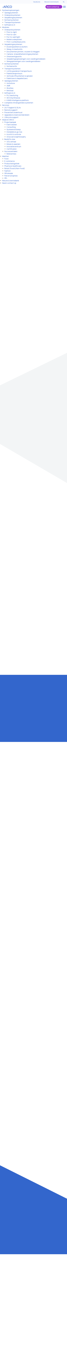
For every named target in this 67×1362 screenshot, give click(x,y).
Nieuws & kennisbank (51, 2)
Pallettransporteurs (14, 73)
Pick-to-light (12, 32)
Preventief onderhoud (13, 112)
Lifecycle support (11, 117)
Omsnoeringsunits (14, 56)
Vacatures (36, 2)
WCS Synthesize (13, 98)
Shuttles (10, 88)
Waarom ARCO (8, 120)
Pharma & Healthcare (12, 166)
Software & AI (9, 25)
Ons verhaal (11, 141)
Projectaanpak (10, 122)
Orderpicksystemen (12, 15)
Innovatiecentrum (14, 146)
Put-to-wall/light (13, 37)
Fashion (7, 171)
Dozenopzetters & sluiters (17, 47)
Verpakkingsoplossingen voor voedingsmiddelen (26, 59)
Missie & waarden (13, 144)
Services (5, 105)
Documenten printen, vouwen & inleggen (23, 51)
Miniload (10, 90)
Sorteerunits (12, 66)
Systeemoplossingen (10, 10)
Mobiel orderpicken (14, 39)
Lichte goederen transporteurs (19, 71)
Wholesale (8, 173)
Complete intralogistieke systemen (18, 103)
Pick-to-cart (11, 34)
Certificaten (12, 149)
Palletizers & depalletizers (17, 78)
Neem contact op (9, 183)
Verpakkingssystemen (13, 17)
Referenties (11, 154)
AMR (8, 85)
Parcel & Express (11, 176)
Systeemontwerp (14, 129)
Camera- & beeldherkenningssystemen (22, 54)
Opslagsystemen (11, 12)
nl (64, 2)
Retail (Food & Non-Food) (14, 168)
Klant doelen (12, 124)
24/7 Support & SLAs (12, 107)
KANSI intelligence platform (18, 100)
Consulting (11, 127)
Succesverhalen (10, 151)
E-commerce (9, 161)
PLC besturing (12, 95)
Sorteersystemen (11, 20)
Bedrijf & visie (9, 139)
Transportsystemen (12, 22)
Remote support (10, 110)
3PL (5, 178)
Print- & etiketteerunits (16, 42)
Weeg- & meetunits (14, 49)
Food (6, 158)
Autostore (11, 83)
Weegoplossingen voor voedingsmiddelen (23, 61)
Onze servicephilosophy (16, 137)
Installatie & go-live (14, 132)
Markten (5, 156)
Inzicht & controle (14, 134)
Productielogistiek (11, 163)
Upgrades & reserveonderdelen (16, 115)
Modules (5, 27)
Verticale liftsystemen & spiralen (20, 76)
